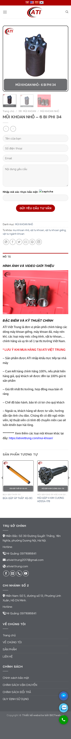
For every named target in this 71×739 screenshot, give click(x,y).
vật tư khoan (37, 230)
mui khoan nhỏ (21, 230)
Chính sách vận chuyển (20, 685)
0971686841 (28, 553)
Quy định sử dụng (16, 699)
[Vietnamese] (27, 3)
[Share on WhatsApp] (6, 242)
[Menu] (5, 12)
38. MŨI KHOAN (27, 111)
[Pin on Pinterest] (32, 242)
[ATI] (35, 11)
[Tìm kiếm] (67, 11)
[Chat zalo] (63, 707)
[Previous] (8, 58)
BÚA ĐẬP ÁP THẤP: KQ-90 (17, 498)
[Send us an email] (13, 573)
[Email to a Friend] (26, 242)
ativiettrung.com (17, 566)
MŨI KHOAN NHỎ (49, 111)
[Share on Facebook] (13, 242)
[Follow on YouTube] (26, 573)
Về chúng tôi (12, 642)
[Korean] (41, 3)
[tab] (35, 256)
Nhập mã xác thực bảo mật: (20, 191)
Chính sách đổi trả (17, 692)
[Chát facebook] (63, 696)
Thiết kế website (33, 715)
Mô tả (7, 256)
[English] (32, 3)
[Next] (62, 58)
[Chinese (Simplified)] (37, 3)
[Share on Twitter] (19, 242)
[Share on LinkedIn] (39, 242)
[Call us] (19, 573)
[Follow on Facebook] (6, 573)
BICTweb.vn (57, 715)
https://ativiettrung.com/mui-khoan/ (31, 438)
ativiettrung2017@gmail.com (25, 560)
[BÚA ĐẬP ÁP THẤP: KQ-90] (18, 476)
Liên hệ (8, 656)
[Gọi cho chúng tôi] (63, 721)
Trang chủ (8, 111)
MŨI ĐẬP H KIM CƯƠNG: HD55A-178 (50, 499)
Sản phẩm (10, 649)
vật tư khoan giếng (55, 230)
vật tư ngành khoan (13, 233)
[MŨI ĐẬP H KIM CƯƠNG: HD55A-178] (52, 476)
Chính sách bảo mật (16, 678)
